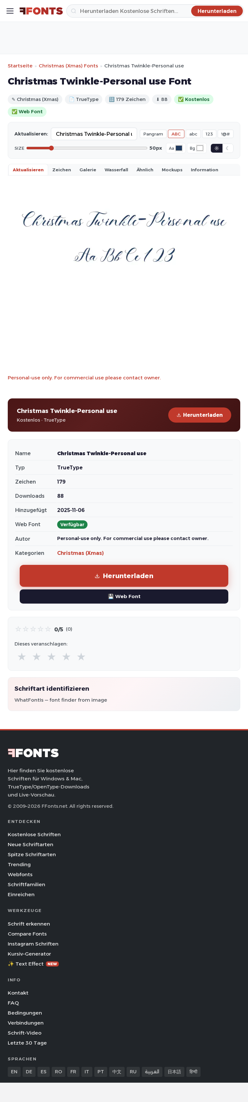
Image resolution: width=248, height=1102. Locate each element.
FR (73, 1072)
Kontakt (18, 993)
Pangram (153, 133)
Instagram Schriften (33, 944)
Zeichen (61, 169)
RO (58, 1072)
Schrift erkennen (29, 924)
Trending (19, 864)
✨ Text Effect (32, 964)
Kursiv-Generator (29, 954)
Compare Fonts (27, 934)
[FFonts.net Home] (41, 11)
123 (209, 133)
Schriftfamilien (26, 884)
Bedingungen (25, 1013)
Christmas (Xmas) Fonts (68, 66)
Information (204, 169)
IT (87, 1072)
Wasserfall (116, 169)
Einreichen (21, 894)
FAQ (13, 1003)
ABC (176, 133)
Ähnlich (145, 169)
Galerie (87, 169)
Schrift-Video (24, 1033)
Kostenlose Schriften (34, 834)
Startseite (20, 66)
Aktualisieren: (31, 134)
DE (29, 1072)
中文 (116, 1072)
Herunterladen (203, 415)
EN (14, 1072)
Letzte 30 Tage (27, 1043)
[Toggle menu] (10, 11)
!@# (225, 133)
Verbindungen (26, 1023)
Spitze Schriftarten (32, 854)
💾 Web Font (124, 596)
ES (43, 1072)
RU (133, 1072)
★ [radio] (22, 657)
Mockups (172, 169)
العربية (152, 1072)
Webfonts (20, 874)
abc (193, 133)
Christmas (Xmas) (80, 553)
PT (101, 1072)
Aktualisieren (28, 169)
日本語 (174, 1072)
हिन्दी (193, 1072)
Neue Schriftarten (30, 844)
